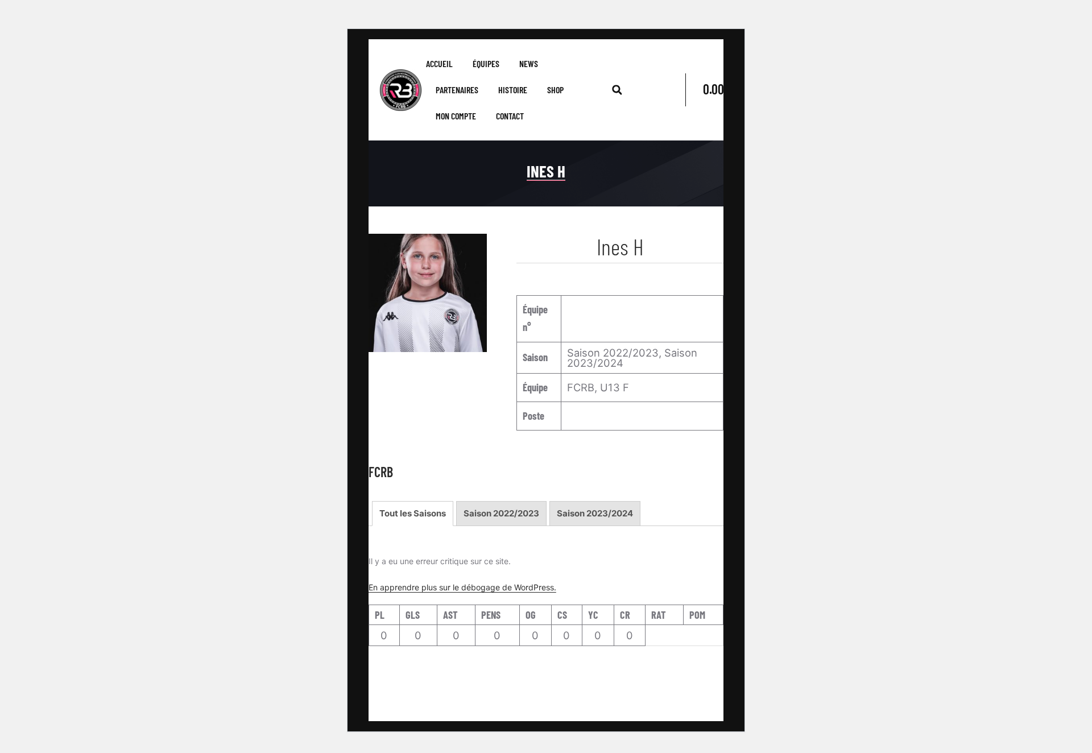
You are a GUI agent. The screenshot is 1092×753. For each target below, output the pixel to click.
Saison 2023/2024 (595, 513)
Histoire (512, 89)
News (528, 63)
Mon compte (456, 115)
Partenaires (457, 89)
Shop (555, 89)
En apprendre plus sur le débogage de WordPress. (462, 587)
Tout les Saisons (412, 513)
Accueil (439, 63)
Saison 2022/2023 (501, 513)
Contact (510, 115)
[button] (617, 89)
